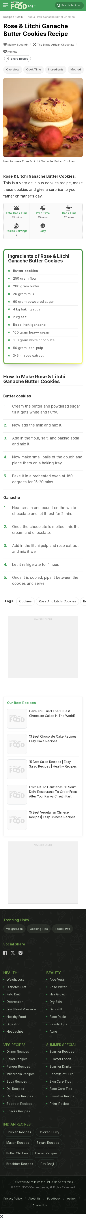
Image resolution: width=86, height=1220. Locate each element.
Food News (62, 928)
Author (71, 1198)
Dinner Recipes (18, 1051)
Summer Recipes (62, 1051)
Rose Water (58, 987)
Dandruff (56, 1009)
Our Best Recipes (21, 703)
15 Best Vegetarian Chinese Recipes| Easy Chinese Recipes (52, 814)
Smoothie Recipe (62, 1096)
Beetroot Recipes (19, 1104)
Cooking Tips (39, 928)
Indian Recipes (17, 1124)
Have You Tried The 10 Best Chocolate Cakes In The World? (52, 713)
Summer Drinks (60, 1066)
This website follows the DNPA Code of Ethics (43, 1182)
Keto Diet (13, 994)
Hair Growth (58, 994)
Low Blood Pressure (21, 1009)
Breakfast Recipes (19, 1164)
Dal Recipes (15, 1089)
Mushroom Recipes (21, 1074)
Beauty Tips (58, 1024)
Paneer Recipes (18, 1066)
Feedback (53, 1198)
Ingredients (56, 69)
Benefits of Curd (61, 1074)
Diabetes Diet (16, 987)
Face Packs (58, 1017)
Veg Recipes (14, 1045)
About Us (34, 1198)
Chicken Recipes (18, 1132)
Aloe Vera (57, 979)
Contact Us (40, 1205)
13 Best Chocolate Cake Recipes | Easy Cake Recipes (54, 739)
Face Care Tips (61, 1089)
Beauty (53, 973)
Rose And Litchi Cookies (57, 601)
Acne (53, 1031)
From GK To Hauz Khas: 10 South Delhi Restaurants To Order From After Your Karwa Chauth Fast (53, 791)
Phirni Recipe (59, 1104)
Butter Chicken (17, 1153)
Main (20, 16)
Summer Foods (60, 1059)
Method (76, 69)
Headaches (15, 1031)
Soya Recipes (17, 1081)
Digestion (13, 1024)
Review (12, 51)
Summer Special (61, 1045)
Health (10, 973)
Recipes (8, 16)
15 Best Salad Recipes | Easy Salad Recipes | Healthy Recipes (53, 764)
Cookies (25, 601)
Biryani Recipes (48, 1142)
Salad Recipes (17, 1059)
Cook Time (33, 69)
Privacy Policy (13, 1198)
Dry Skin (56, 1002)
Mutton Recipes (17, 1142)
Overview (12, 69)
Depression (15, 1002)
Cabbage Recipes (20, 1096)
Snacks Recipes (18, 1111)
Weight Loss (14, 928)
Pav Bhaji (47, 1164)
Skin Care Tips (60, 1081)
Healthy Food (16, 1017)
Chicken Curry (49, 1132)
